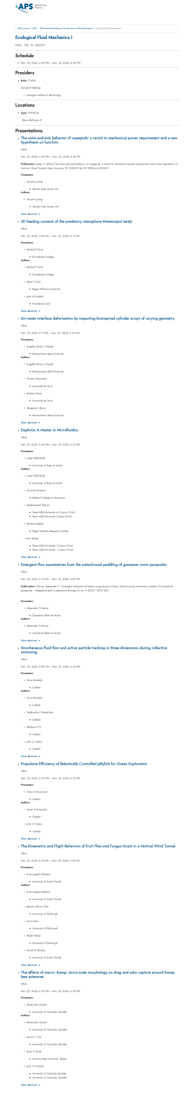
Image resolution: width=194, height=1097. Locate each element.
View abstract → (30, 214)
